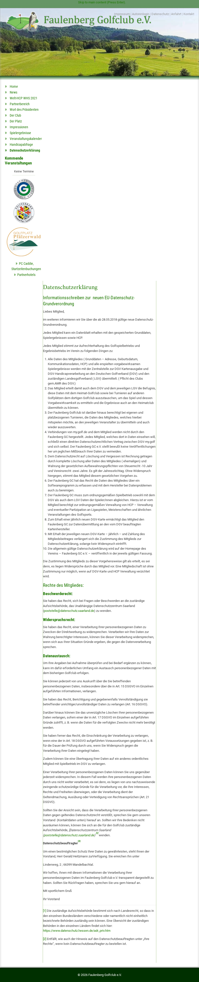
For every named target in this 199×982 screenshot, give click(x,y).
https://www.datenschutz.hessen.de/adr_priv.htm (76, 930)
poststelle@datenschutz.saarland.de (69, 611)
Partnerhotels (26, 275)
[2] (44, 939)
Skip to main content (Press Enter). (102, 2)
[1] (44, 911)
